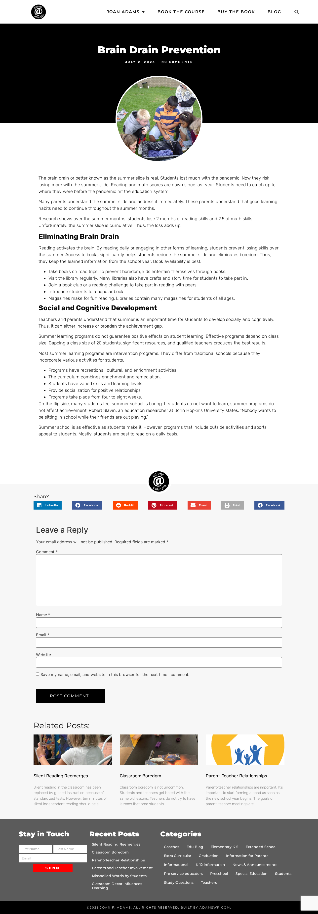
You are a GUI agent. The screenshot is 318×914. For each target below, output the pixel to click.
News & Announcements (255, 864)
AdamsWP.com (214, 907)
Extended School (261, 847)
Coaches (171, 847)
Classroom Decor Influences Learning (117, 886)
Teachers (209, 882)
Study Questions (179, 882)
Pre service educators (183, 873)
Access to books (82, 254)
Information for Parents (247, 855)
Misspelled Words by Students (119, 876)
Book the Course (181, 11)
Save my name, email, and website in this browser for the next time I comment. (114, 674)
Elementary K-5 (224, 847)
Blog (274, 11)
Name (43, 615)
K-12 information (210, 864)
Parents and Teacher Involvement (122, 868)
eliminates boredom (238, 254)
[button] (296, 12)
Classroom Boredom (140, 776)
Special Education (252, 873)
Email (42, 635)
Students (283, 873)
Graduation (209, 855)
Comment (47, 552)
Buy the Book (236, 11)
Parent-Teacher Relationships (236, 776)
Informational (176, 864)
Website (43, 655)
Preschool (219, 873)
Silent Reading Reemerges (61, 776)
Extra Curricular (177, 855)
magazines (175, 298)
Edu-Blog (195, 847)
